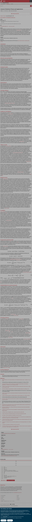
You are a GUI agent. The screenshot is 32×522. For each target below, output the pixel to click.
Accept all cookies (3, 520)
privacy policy (5, 516)
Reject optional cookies (10, 520)
